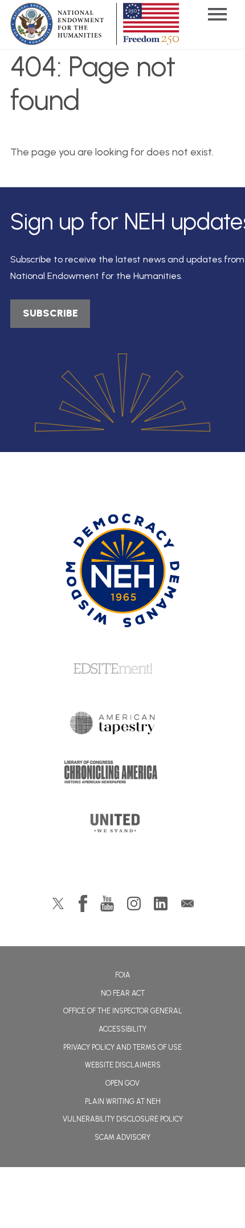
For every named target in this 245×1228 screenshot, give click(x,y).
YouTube (107, 903)
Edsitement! (123, 669)
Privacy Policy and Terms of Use (122, 1047)
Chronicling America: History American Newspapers (122, 775)
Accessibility (122, 1029)
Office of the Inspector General (122, 1011)
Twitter (58, 903)
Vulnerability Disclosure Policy (123, 1119)
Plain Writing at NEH (123, 1101)
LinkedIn (161, 903)
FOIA (122, 975)
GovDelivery (187, 903)
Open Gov (122, 1083)
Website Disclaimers (123, 1065)
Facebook (83, 903)
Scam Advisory (122, 1137)
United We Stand (123, 827)
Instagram (134, 903)
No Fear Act (123, 993)
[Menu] (217, 15)
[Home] (123, 570)
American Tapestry (122, 726)
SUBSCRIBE (50, 313)
